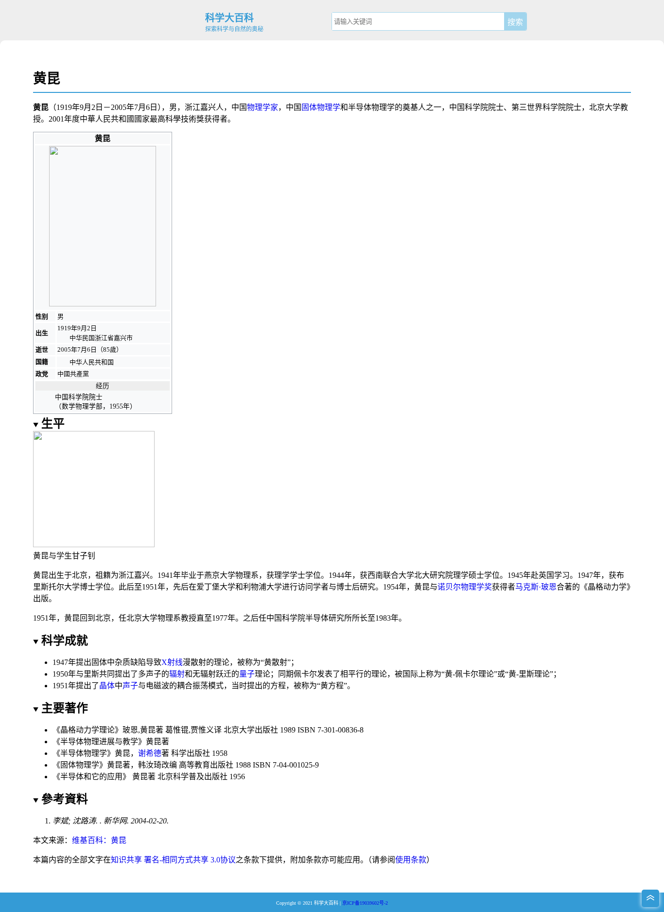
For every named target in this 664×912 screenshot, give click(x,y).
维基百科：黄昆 (99, 840)
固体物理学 (320, 107)
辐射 (177, 674)
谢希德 (149, 753)
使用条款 (410, 860)
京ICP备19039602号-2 (365, 903)
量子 (247, 674)
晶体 (107, 685)
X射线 (172, 662)
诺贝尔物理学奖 (464, 587)
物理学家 (262, 107)
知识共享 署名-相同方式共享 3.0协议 (173, 860)
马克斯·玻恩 (536, 587)
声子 (130, 685)
